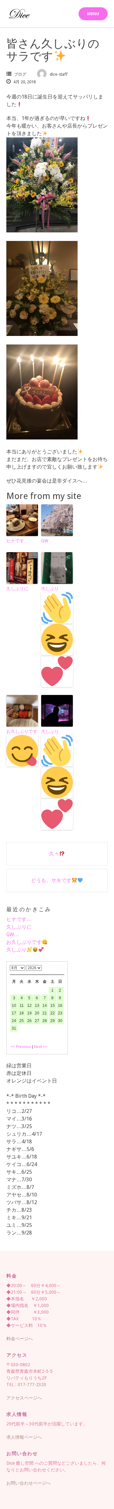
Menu (93, 13)
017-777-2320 (32, 1384)
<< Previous (20, 1047)
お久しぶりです (21, 731)
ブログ (20, 74)
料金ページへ (19, 1338)
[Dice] (19, 14)
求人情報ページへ (24, 1437)
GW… (47, 540)
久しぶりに (17, 588)
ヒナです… (17, 540)
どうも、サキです (51, 880)
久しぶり (50, 588)
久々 (54, 854)
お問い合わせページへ (28, 1483)
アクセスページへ (24, 1397)
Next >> (40, 1047)
